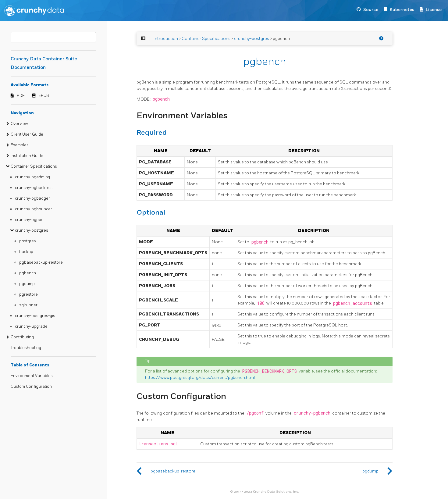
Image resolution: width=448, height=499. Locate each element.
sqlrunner (28, 305)
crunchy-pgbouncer (33, 209)
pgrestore (28, 294)
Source (370, 9)
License (434, 9)
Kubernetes (402, 9)
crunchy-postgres (31, 230)
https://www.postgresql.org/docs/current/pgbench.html (200, 377)
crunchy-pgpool (29, 219)
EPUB (43, 95)
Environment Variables (32, 375)
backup (26, 251)
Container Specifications (34, 166)
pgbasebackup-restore (41, 262)
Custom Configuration (31, 386)
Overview (19, 123)
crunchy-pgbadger (32, 198)
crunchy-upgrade (31, 326)
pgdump (27, 283)
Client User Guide (27, 134)
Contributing (22, 337)
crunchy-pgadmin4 (32, 177)
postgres (27, 241)
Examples (20, 145)
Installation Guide (27, 155)
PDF (21, 95)
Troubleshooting (26, 347)
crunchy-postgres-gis (35, 315)
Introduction (166, 38)
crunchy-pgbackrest (34, 187)
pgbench (27, 273)
